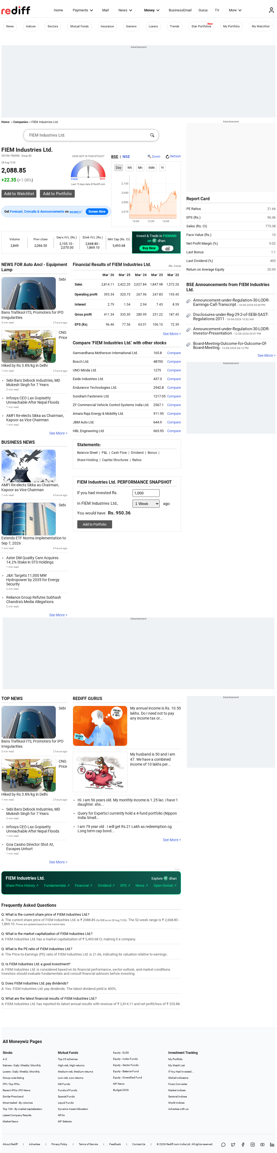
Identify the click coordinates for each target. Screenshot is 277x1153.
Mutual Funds (79, 26)
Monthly (36, 1065)
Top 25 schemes (68, 1059)
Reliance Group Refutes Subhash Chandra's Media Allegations (33, 599)
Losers (153, 26)
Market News (10, 1121)
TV (217, 10)
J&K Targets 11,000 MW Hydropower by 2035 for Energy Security (33, 579)
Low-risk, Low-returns (70, 1078)
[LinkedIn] (272, 1145)
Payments (80, 10)
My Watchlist (261, 26)
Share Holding (87, 460)
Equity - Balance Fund (126, 1071)
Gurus (203, 10)
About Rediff (10, 1144)
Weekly (25, 1065)
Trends (174, 26)
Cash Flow (119, 453)
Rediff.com (172, 1144)
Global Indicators (178, 1078)
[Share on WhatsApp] (223, 1145)
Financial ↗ (84, 885)
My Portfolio (231, 26)
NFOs (61, 1115)
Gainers (131, 26)
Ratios (136, 460)
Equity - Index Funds (125, 1059)
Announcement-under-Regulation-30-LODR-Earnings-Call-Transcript (231, 302)
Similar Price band (13, 1096)
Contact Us (138, 1144)
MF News (118, 1084)
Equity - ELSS (121, 1052)
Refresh (175, 156)
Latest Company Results (17, 1115)
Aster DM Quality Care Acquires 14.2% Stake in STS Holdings (32, 560)
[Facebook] (243, 1145)
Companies (20, 122)
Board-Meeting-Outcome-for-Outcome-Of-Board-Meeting (230, 345)
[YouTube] (262, 1145)
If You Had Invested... (181, 1071)
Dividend (137, 453)
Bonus (152, 453)
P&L (104, 453)
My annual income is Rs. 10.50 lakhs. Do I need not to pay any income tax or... (155, 713)
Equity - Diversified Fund (127, 1077)
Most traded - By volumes (18, 1103)
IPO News (24, 1090)
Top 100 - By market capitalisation (22, 1109)
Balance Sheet (87, 453)
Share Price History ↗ (22, 885)
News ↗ (142, 885)
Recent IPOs (10, 1090)
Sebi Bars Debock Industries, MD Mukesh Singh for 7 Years (33, 382)
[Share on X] (233, 1145)
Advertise (34, 1144)
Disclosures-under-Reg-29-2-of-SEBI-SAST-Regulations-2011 (230, 316)
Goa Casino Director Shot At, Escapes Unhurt (30, 846)
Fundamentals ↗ (57, 885)
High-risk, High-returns (71, 1065)
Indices (31, 26)
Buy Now (149, 248)
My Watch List (176, 1065)
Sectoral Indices (177, 1096)
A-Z (5, 1059)
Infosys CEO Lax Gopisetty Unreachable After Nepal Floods (32, 400)
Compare (174, 353)
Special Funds (66, 1096)
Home (58, 10)
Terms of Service (88, 1144)
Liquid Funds (66, 1103)
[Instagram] (252, 1145)
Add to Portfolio (94, 524)
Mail (105, 10)
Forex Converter (177, 1084)
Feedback (115, 1144)
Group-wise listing (13, 1078)
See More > (58, 433)
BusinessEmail (180, 10)
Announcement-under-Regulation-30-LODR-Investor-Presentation (231, 331)
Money (149, 10)
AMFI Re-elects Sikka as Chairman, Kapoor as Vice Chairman (35, 417)
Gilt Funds (64, 1084)
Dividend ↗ (106, 885)
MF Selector (65, 1121)
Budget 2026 (121, 1090)
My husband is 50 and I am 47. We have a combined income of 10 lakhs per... (152, 759)
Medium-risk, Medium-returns (75, 1071)
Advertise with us (178, 1109)
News (122, 10)
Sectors (53, 26)
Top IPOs (14, 1084)
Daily (16, 1065)
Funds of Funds (67, 1090)
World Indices (176, 1103)
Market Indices (177, 1090)
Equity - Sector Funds (125, 1065)
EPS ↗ (125, 885)
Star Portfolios (201, 26)
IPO (5, 1084)
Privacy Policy (59, 1144)
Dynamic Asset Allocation (73, 1109)
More (233, 10)
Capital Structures (115, 460)
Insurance (107, 26)
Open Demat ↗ (165, 885)
